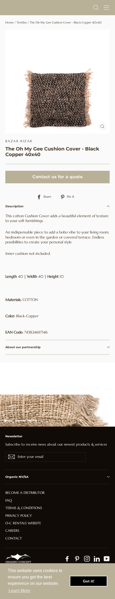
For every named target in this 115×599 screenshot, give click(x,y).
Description (14, 206)
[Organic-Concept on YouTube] (107, 559)
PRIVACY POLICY (18, 515)
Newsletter (13, 436)
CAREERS (12, 530)
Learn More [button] (19, 590)
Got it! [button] (88, 581)
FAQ (8, 500)
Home (9, 22)
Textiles (22, 22)
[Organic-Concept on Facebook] (67, 559)
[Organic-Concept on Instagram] (87, 559)
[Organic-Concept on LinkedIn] (97, 559)
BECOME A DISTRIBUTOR (25, 492)
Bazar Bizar (18, 141)
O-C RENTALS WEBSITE (23, 523)
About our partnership (23, 347)
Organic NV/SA (16, 477)
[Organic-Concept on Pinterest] (77, 559)
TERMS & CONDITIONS (23, 508)
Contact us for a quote (57, 176)
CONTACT (13, 538)
